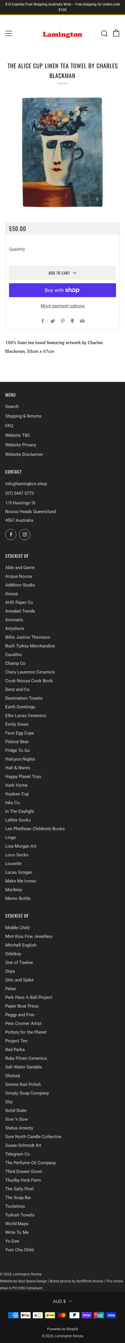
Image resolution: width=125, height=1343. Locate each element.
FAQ (9, 425)
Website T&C (17, 435)
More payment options (63, 305)
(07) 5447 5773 (19, 493)
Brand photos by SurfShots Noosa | (78, 1281)
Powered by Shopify (62, 1329)
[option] (62, 151)
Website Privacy (20, 444)
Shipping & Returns (23, 416)
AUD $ (59, 1301)
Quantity (17, 249)
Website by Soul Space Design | (25, 1281)
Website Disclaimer (24, 454)
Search (12, 406)
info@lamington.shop (26, 483)
